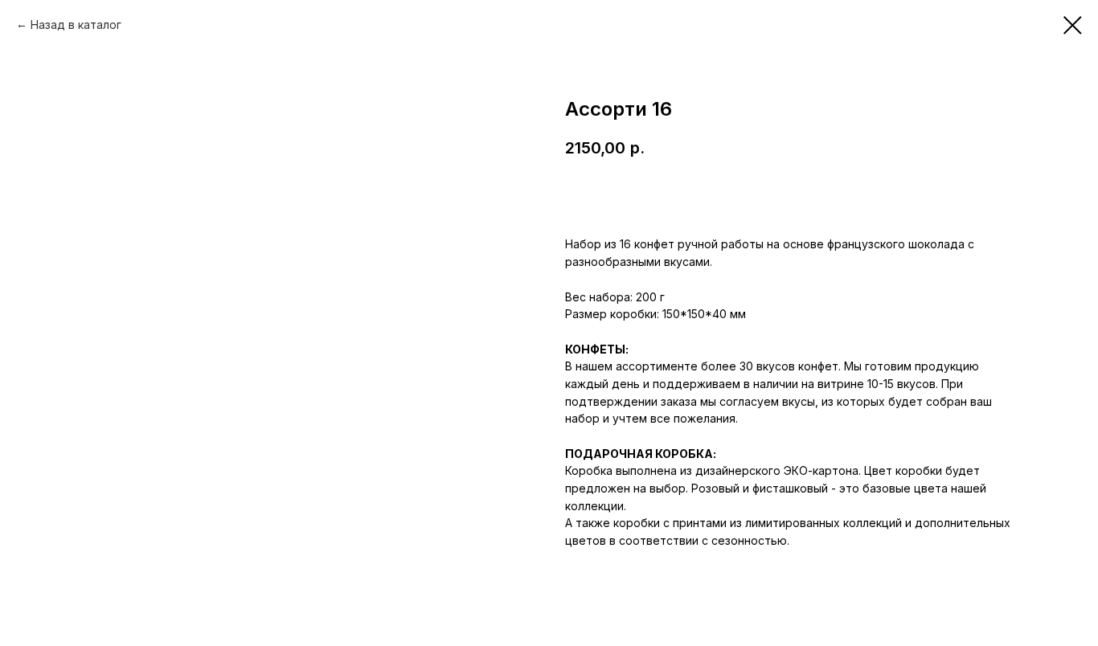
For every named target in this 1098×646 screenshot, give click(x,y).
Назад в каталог (76, 24)
